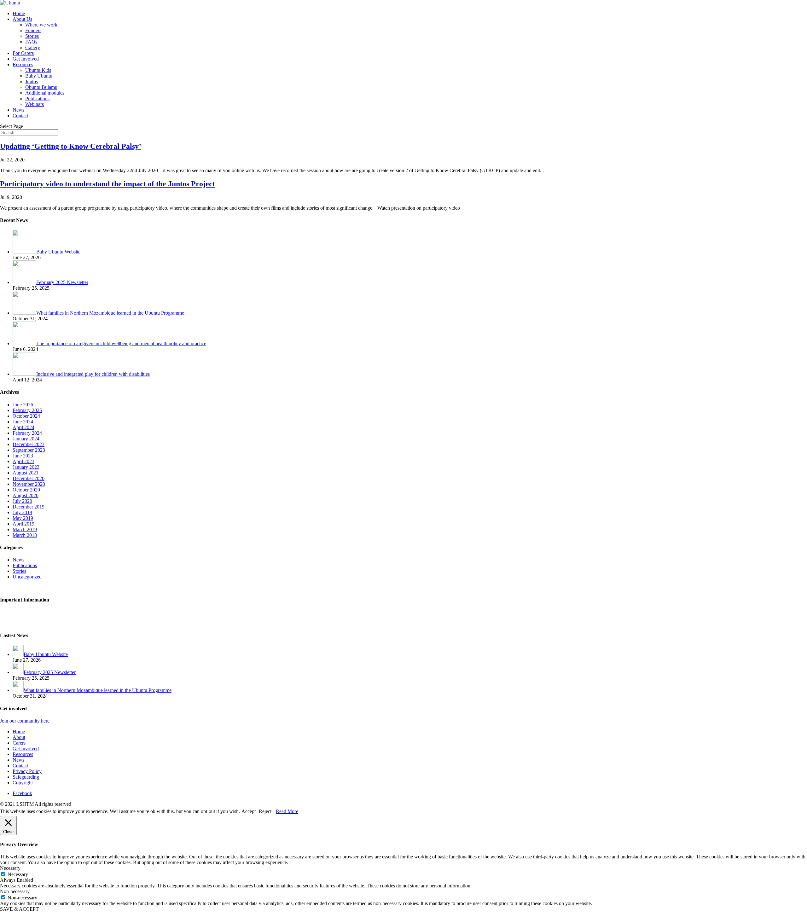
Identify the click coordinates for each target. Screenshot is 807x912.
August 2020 (25, 495)
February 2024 (27, 433)
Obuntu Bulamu (41, 87)
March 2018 (25, 535)
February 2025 (27, 410)
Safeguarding (13, 623)
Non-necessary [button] (15, 891)
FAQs (31, 41)
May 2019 (23, 518)
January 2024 (26, 438)
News (18, 110)
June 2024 (23, 421)
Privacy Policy (14, 612)
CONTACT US (16, 587)
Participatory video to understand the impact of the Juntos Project (107, 184)
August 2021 (25, 472)
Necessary (18, 874)
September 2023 (29, 450)
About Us (22, 19)
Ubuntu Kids (38, 70)
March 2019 (25, 529)
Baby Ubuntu (38, 75)
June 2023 (23, 455)
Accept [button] (248, 811)
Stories (32, 36)
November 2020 (29, 484)
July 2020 (22, 501)
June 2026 (23, 404)
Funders (33, 30)
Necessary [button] (10, 868)
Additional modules (44, 93)
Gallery (32, 47)
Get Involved (26, 58)
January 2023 (26, 467)
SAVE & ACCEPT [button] (19, 909)
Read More (287, 811)
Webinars (34, 104)
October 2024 (26, 416)
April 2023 (23, 461)
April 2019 (23, 523)
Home (19, 13)
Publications (37, 98)
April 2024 (23, 427)
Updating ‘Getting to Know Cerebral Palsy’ (70, 146)
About (19, 737)
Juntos (31, 81)
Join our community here (24, 720)
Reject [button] (265, 811)
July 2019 (22, 512)
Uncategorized (27, 576)
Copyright (23, 782)
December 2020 (28, 478)
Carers (19, 743)
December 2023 (28, 444)
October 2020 (26, 489)
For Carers (23, 53)
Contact (20, 115)
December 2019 (28, 506)
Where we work (41, 24)
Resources (23, 64)
